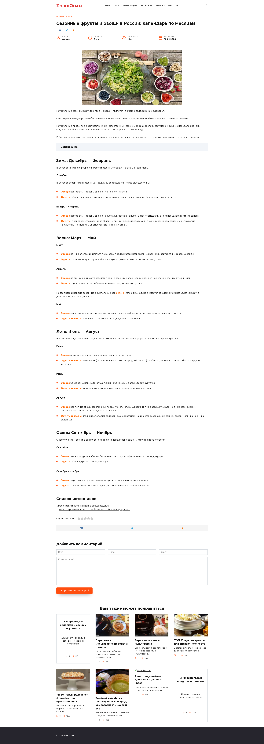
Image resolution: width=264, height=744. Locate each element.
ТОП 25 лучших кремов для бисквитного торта (189, 642)
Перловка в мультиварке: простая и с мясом (112, 643)
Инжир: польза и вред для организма (190, 679)
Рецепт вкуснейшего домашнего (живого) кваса (149, 679)
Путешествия (164, 6)
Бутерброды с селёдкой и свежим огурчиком (73, 625)
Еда (117, 6)
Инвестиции (130, 6)
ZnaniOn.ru (69, 5)
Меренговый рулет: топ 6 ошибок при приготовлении (72, 698)
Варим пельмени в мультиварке (147, 642)
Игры (107, 6)
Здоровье (146, 6)
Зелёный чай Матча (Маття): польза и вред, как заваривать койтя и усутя (111, 703)
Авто (179, 6)
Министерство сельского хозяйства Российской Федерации (94, 509)
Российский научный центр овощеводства (83, 505)
